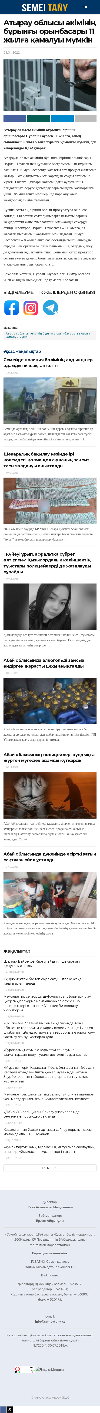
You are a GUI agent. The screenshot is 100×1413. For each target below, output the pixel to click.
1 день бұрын (15, 989)
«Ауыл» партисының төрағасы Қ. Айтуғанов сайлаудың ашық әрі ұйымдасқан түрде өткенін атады (49, 1149)
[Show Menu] (5, 7)
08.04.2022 (11, 52)
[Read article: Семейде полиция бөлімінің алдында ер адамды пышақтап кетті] (50, 400)
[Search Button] (95, 7)
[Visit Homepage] (44, 7)
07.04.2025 (12, 472)
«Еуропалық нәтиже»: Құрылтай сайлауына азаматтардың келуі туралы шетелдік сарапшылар (45, 1052)
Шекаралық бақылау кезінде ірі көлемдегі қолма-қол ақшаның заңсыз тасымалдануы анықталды (46, 460)
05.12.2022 (12, 672)
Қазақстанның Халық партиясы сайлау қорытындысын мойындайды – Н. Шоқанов (48, 1132)
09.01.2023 (12, 578)
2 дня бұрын (14, 1060)
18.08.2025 (12, 372)
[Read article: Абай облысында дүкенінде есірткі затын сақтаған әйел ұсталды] (50, 895)
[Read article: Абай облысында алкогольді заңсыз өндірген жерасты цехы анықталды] (50, 701)
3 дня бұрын (14, 1122)
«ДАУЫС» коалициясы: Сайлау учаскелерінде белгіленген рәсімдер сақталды (41, 1114)
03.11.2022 (12, 767)
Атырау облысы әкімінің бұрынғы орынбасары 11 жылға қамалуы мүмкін (48, 335)
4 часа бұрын (15, 972)
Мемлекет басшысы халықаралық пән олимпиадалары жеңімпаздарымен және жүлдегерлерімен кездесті (48, 1096)
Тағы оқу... (50, 1167)
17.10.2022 (12, 866)
